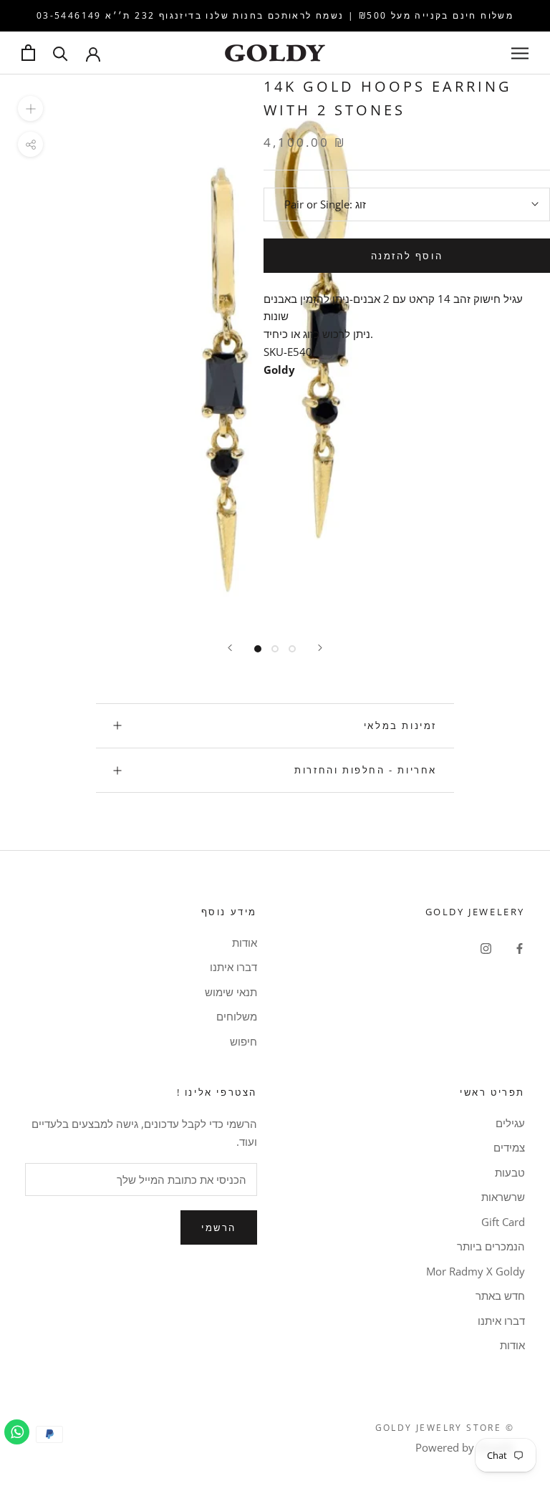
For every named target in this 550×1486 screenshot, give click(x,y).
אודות (244, 942)
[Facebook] (519, 948)
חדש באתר (500, 1295)
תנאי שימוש (231, 992)
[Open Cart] (28, 52)
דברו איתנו (233, 967)
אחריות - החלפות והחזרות (365, 769)
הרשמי (218, 1227)
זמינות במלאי (400, 725)
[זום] (30, 108)
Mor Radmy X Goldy (475, 1271)
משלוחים (236, 1016)
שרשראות (503, 1197)
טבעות (510, 1172)
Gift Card (503, 1222)
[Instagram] (486, 948)
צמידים (509, 1147)
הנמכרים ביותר (491, 1246)
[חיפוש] (60, 52)
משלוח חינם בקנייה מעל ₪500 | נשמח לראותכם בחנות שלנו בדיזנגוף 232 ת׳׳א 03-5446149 (275, 15)
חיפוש (243, 1041)
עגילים (510, 1123)
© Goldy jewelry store (444, 1428)
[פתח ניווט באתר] (520, 53)
